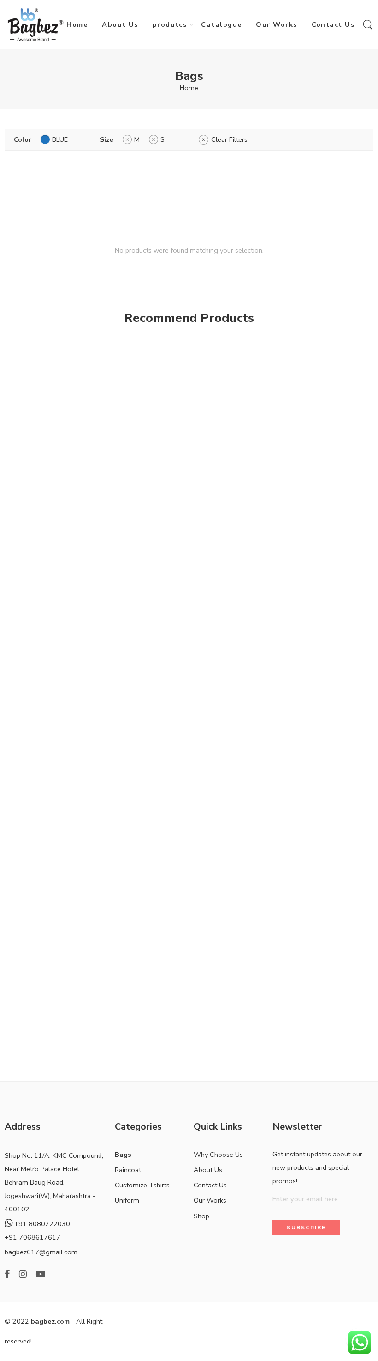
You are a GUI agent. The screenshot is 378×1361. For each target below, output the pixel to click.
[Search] (367, 24)
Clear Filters (229, 139)
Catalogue (221, 24)
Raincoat (128, 1169)
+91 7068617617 (32, 1237)
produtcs (170, 24)
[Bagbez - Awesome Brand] (35, 25)
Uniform (127, 1200)
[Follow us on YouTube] (40, 1274)
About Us (120, 24)
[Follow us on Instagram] (23, 1274)
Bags (123, 1154)
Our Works (276, 24)
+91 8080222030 (41, 1223)
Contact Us (333, 24)
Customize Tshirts (142, 1185)
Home (77, 24)
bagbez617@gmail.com (41, 1252)
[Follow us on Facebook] (7, 1274)
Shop (201, 1216)
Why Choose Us (218, 1154)
